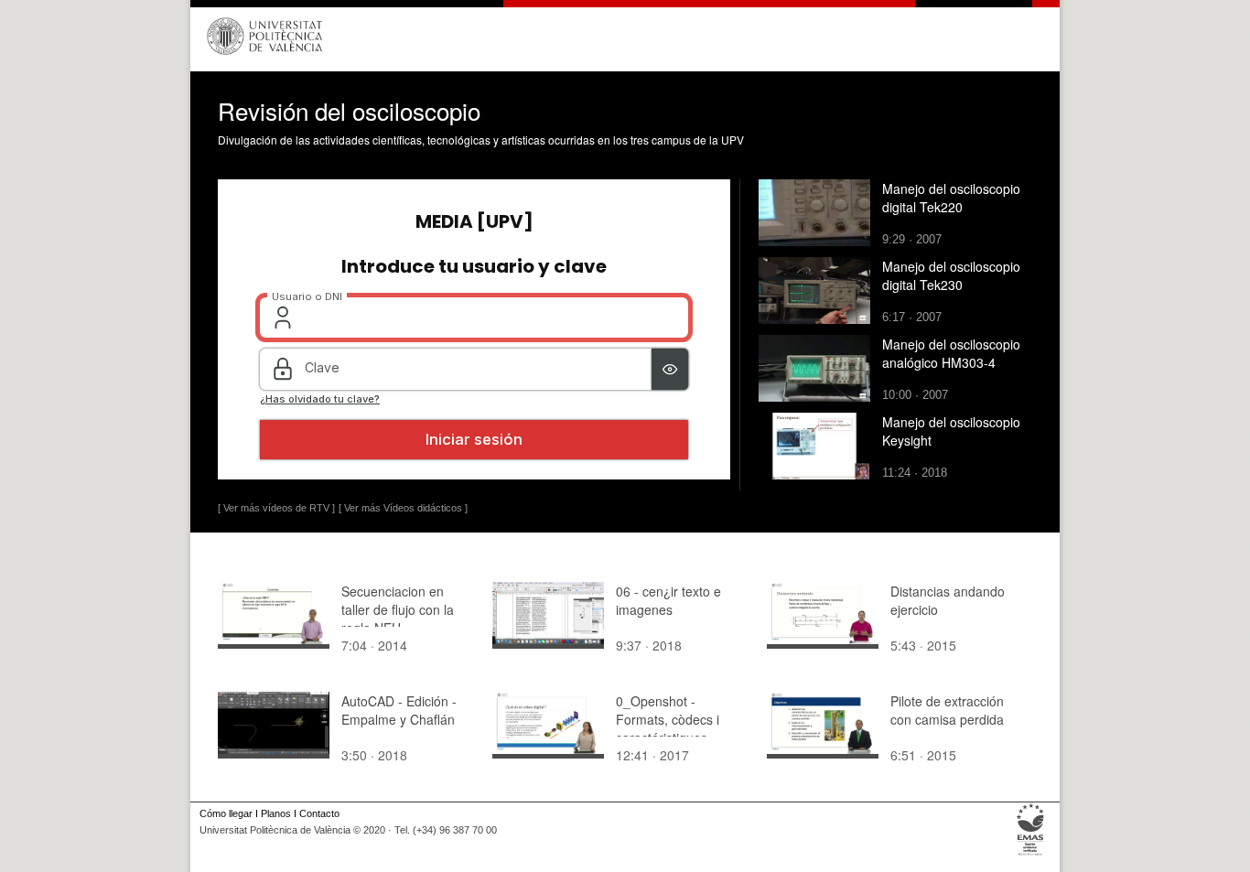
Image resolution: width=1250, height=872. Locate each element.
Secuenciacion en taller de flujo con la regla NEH (397, 609)
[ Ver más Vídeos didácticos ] (403, 507)
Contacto (319, 813)
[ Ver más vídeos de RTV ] (276, 507)
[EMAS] (1031, 855)
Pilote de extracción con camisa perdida (947, 710)
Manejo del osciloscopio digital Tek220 (951, 197)
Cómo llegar (226, 813)
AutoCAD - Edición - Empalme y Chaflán (399, 710)
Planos (276, 813)
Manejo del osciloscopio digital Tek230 (951, 275)
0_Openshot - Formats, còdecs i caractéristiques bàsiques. (667, 728)
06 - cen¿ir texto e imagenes (668, 600)
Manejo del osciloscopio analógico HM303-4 (951, 353)
